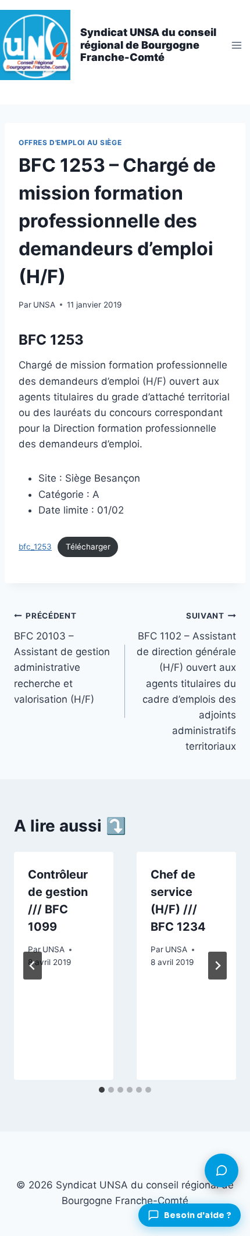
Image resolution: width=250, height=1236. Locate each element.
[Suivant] (217, 966)
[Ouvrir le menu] (236, 45)
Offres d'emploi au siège (70, 142)
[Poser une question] (221, 1170)
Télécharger (88, 546)
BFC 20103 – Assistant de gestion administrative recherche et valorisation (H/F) (62, 657)
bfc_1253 (35, 546)
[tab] (102, 1090)
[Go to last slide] (32, 966)
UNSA (44, 304)
